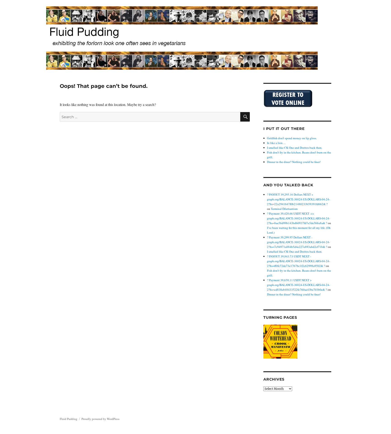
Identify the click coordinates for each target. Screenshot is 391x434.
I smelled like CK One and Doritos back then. (294, 148)
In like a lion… (276, 143)
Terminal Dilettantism (284, 209)
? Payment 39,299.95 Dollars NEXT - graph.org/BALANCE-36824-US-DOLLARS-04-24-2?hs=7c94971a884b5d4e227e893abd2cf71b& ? (298, 242)
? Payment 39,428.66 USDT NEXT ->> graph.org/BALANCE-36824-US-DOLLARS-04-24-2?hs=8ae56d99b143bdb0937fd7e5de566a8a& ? (298, 218)
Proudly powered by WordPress (100, 419)
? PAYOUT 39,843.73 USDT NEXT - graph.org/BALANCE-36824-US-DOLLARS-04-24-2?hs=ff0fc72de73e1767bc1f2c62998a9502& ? (298, 261)
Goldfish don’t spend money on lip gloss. (292, 138)
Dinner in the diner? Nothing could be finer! (294, 162)
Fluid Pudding (68, 419)
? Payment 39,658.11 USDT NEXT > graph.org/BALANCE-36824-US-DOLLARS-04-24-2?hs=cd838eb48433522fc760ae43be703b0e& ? (298, 285)
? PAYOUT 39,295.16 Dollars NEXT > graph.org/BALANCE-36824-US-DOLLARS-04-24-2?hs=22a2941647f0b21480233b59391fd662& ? (298, 199)
